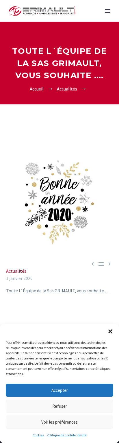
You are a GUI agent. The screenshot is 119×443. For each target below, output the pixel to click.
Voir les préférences (59, 422)
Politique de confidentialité (66, 435)
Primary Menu (108, 11)
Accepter (59, 390)
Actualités (16, 271)
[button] (110, 331)
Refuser (59, 406)
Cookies (38, 435)
